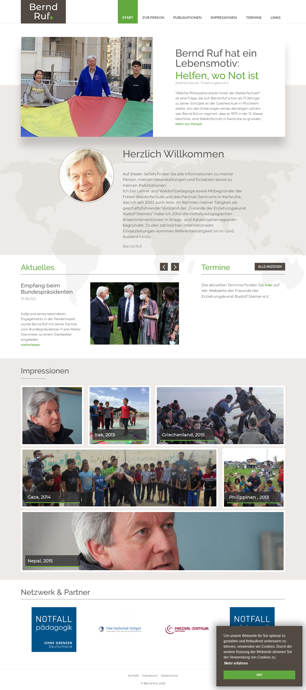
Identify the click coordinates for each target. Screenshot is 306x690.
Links (276, 17)
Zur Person (153, 17)
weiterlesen (30, 345)
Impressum (150, 675)
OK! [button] (259, 675)
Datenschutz (169, 675)
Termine (254, 17)
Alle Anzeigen (270, 266)
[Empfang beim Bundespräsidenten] (134, 313)
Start (127, 17)
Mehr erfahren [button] (236, 663)
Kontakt (133, 675)
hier (269, 285)
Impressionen (224, 17)
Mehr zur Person (188, 124)
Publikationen (187, 17)
